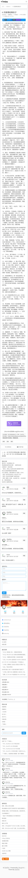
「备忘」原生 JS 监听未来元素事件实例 (12, 469)
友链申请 (4, 853)
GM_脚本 (4, 642)
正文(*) (4, 579)
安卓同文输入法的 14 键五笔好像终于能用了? (13, 669)
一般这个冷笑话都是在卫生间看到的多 (11, 816)
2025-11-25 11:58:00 (9, 760)
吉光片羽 (4, 836)
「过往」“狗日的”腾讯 (7, 667)
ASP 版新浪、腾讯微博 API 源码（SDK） (13, 472)
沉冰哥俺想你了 (6, 813)
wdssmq (6, 633)
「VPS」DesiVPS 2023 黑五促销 (10, 746)
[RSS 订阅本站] (5, 859)
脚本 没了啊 (5, 823)
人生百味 (4, 711)
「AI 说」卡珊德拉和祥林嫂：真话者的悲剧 (12, 657)
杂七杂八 (4, 714)
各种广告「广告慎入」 (7, 741)
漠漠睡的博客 (5, 841)
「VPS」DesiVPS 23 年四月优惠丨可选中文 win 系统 (15, 751)
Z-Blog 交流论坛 (6, 838)
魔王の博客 (4, 846)
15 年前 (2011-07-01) (8, 16)
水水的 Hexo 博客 (6, 851)
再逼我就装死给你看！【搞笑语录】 (12, 465)
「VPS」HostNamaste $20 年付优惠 (11, 748)
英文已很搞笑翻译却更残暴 (9, 471)
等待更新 (4, 818)
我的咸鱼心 (7, 623)
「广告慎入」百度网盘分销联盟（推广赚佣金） (13, 753)
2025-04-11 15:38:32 (9, 770)
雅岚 (8, 487)
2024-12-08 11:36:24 (9, 783)
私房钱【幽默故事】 (7, 482)
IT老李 (3, 848)
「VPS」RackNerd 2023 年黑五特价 (11, 743)
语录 (8, 441)
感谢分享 (4, 821)
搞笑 (12, 441)
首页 (3, 6)
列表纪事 (4, 719)
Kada (8, 499)
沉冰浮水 (4, 14)
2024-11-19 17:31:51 (9, 793)
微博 (4, 441)
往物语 (3, 721)
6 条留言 (16, 14)
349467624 (7, 620)
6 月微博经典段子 (12, 434)
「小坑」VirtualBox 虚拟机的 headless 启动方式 (14, 659)
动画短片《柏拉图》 (7, 467)
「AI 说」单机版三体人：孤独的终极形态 (12, 652)
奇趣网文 (8, 6)
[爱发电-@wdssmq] (16, 20)
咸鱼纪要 (4, 644)
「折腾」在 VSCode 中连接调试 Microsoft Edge (14, 674)
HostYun (10, 699)
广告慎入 (4, 724)
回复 (24, 488)
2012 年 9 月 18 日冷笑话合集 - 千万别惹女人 (13, 662)
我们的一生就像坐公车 (8, 463)
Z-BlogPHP (21, 868)
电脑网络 (4, 706)
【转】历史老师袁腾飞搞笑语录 (10, 476)
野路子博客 (4, 843)
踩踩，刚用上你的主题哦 (8, 806)
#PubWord (5, 785)
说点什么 (4, 716)
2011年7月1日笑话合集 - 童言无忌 (16, 452)
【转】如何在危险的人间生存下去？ (12, 474)
